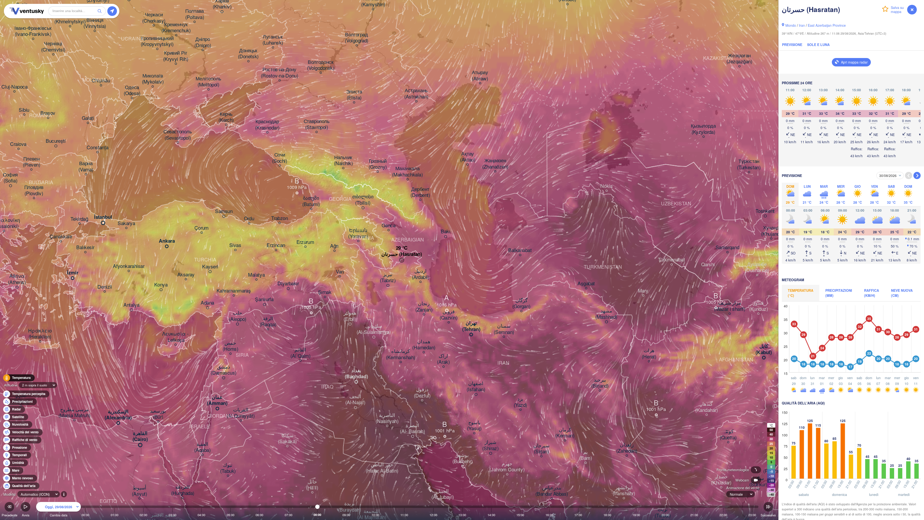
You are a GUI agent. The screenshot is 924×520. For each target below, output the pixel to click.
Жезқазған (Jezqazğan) (739, 58)
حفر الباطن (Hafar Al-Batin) (382, 468)
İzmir (72, 273)
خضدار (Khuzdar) (721, 480)
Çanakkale (61, 237)
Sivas (235, 245)
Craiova (18, 144)
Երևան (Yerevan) (358, 233)
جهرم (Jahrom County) (507, 467)
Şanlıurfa (264, 300)
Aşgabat (586, 284)
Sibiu (24, 110)
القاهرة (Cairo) (140, 436)
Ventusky (26, 11)
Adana (207, 303)
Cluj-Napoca (14, 87)
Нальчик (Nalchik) (343, 160)
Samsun (223, 211)
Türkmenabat (671, 260)
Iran (802, 25)
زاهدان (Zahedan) (626, 448)
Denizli (104, 287)
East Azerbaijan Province (827, 25)
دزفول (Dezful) (422, 393)
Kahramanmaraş (234, 291)
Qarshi (708, 264)
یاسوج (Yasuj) (474, 425)
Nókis (606, 186)
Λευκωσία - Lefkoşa (175, 337)
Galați (88, 118)
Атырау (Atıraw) (480, 76)
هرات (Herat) (649, 354)
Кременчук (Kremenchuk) (176, 27)
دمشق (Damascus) (224, 370)
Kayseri (210, 267)
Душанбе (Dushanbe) (757, 267)
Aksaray (186, 275)
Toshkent (765, 211)
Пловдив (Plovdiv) (34, 190)
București (56, 141)
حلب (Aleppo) (237, 316)
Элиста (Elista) (354, 95)
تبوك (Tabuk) (228, 468)
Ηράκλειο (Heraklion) (40, 334)
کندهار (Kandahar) (706, 407)
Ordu (249, 219)
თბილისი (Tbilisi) (363, 200)
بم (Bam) (585, 455)
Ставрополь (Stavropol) (317, 124)
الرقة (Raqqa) (268, 321)
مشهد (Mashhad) (606, 314)
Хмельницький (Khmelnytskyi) (70, 19)
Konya (161, 285)
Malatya (256, 275)
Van (340, 272)
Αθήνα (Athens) (17, 279)
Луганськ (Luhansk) (273, 40)
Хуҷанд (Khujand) (771, 231)
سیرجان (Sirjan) (541, 448)
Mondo (790, 25)
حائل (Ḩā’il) (312, 485)
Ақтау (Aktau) (467, 157)
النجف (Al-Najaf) (355, 399)
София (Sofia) (10, 178)
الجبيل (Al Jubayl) (442, 494)
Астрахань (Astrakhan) (416, 94)
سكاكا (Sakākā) (287, 438)
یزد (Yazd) (520, 402)
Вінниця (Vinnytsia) (94, 23)
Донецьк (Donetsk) (248, 53)
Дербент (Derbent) (420, 192)
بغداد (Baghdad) (356, 373)
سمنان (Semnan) (504, 329)
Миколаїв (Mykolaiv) (153, 79)
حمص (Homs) (230, 346)
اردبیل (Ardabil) (420, 274)
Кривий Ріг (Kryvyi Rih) (175, 56)
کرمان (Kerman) (564, 433)
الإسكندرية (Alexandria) (118, 415)
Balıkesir (85, 248)
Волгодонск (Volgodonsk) (320, 65)
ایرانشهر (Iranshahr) (624, 490)
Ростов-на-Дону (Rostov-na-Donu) (279, 73)
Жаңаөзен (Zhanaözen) (495, 164)
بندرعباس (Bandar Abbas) (551, 491)
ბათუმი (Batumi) (311, 201)
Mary (643, 291)
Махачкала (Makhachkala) (407, 172)
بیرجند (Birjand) (600, 383)
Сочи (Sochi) (279, 158)
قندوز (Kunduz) (758, 306)
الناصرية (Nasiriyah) (387, 418)
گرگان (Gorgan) (521, 303)
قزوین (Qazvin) (448, 315)
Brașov (47, 113)
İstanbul (103, 217)
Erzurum (305, 242)
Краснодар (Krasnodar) (267, 125)
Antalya (131, 305)
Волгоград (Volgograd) (356, 38)
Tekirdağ (79, 219)
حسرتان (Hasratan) (401, 254)
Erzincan (276, 245)
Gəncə (388, 225)
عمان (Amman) (217, 400)
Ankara (167, 241)
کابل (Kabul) (764, 349)
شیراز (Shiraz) (490, 445)
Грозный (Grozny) (378, 164)
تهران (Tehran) (471, 326)
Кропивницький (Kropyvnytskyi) (157, 41)
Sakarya (126, 223)
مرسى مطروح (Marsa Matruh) (74, 412)
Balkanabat (520, 250)
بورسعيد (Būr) (158, 414)
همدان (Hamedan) (423, 344)
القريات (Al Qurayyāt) (241, 413)
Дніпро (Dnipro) (202, 42)
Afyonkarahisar (128, 266)
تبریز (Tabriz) (388, 277)
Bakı (445, 232)
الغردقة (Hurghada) (182, 490)
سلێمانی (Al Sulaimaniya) (374, 329)
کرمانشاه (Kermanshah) (400, 354)
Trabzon (279, 218)
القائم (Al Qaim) (300, 353)
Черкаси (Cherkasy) (153, 18)
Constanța (97, 147)
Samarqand (727, 248)
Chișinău (101, 81)
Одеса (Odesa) (132, 90)
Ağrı (334, 246)
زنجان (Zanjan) (423, 307)
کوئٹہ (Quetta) (728, 435)
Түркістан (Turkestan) (749, 164)
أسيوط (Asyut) (139, 491)
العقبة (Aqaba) (202, 447)
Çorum (201, 228)
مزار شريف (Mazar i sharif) (729, 306)
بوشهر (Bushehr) (462, 458)
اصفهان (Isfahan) (476, 386)
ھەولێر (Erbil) (350, 316)
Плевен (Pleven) (31, 162)
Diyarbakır (288, 284)
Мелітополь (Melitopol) (208, 82)
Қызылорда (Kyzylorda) (703, 129)
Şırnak (325, 292)
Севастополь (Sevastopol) (177, 135)
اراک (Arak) (443, 359)
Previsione (792, 44)
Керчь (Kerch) (226, 117)
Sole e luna (818, 44)
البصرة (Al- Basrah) (412, 428)
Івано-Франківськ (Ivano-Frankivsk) (33, 31)
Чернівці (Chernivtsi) (53, 47)
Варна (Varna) (85, 167)
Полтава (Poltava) (194, 14)
